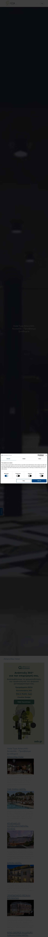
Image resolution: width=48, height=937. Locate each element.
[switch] (18, 476)
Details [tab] (24, 458)
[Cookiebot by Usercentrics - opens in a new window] (38, 455)
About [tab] (39, 458)
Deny (24, 480)
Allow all (39, 480)
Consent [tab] (8, 458)
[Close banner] (46, 455)
